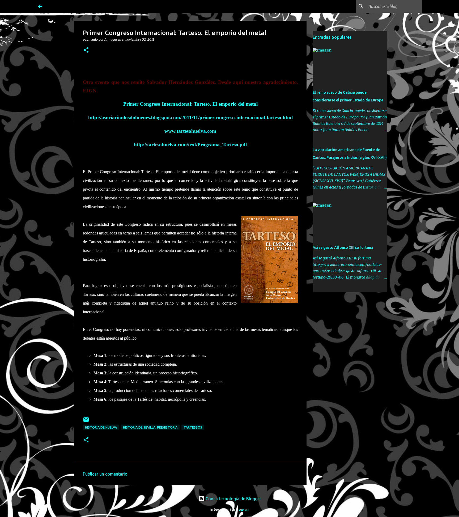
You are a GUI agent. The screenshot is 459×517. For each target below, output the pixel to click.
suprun (244, 509)
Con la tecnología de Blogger (233, 498)
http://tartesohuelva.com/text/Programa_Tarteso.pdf (190, 144)
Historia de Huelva (101, 427)
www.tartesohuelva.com (190, 131)
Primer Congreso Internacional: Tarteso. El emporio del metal (190, 104)
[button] (86, 50)
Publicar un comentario (105, 474)
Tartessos (193, 427)
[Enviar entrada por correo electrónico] (86, 421)
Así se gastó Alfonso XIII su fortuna (343, 247)
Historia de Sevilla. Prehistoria (150, 427)
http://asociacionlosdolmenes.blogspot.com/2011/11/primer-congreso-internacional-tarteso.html (190, 117)
